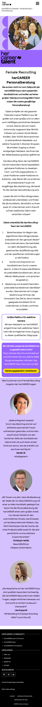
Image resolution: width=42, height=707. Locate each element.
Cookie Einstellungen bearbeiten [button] (13, 682)
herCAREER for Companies (13, 646)
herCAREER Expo (10, 642)
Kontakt (6, 665)
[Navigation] (37, 3)
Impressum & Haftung (21, 700)
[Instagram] (9, 674)
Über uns (7, 654)
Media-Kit (7, 662)
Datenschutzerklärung (24, 696)
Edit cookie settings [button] (8, 689)
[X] (4, 674)
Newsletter (7, 658)
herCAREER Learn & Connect (14, 638)
